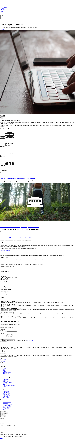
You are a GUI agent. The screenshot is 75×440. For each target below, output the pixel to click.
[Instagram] (2, 438)
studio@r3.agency (12, 21)
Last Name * (2, 330)
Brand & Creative (6, 380)
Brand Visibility (6, 394)
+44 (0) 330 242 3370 (4, 21)
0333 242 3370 (3, 359)
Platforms (4, 409)
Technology (2, 9)
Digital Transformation (7, 402)
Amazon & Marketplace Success (9, 385)
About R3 (5, 368)
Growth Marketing (3, 7)
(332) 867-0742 (3, 361)
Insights (1, 12)
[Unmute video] (1, 117)
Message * (2, 339)
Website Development (7, 405)
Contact (4, 371)
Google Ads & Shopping (7, 382)
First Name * (2, 329)
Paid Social (5, 383)
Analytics (4, 386)
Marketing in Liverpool (7, 373)
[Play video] (1, 116)
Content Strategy (6, 381)
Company (28, 20)
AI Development (6, 408)
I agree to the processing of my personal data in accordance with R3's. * (18, 340)
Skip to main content (4, 0)
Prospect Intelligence (6, 393)
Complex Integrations (7, 407)
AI (0, 10)
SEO (4, 384)
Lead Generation (6, 397)
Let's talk (2, 29)
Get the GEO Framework (5, 250)
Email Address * (3, 332)
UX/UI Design (5, 403)
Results (1, 11)
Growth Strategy (6, 379)
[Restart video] (4, 116)
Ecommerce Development (7, 404)
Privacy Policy (30, 340)
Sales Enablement (6, 396)
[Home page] (3, 6)
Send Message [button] (3, 341)
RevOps (2, 8)
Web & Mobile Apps (6, 406)
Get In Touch (2, 14)
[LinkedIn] (1, 438)
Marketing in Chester (7, 372)
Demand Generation (6, 395)
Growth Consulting (6, 391)
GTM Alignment (6, 392)
